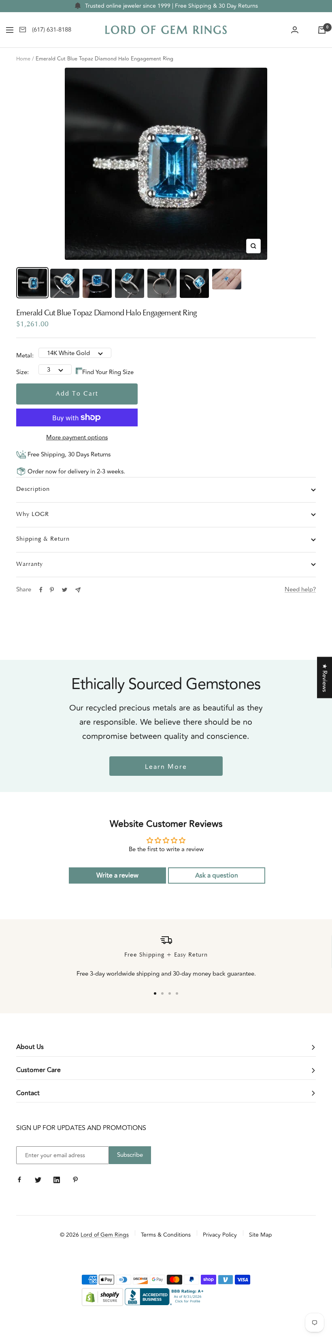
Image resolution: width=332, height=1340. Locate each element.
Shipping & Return (43, 539)
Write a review (117, 875)
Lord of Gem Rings (105, 1235)
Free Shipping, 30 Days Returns (68, 454)
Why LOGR (32, 515)
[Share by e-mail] (78, 590)
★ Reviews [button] (324, 678)
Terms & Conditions (166, 1235)
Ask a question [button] (216, 875)
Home (23, 59)
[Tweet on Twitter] (64, 590)
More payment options (77, 437)
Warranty (29, 564)
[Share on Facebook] (41, 590)
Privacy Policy (220, 1235)
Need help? (300, 589)
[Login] (294, 30)
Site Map (260, 1235)
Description (33, 489)
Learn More (166, 767)
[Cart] (322, 30)
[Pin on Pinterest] (52, 590)
